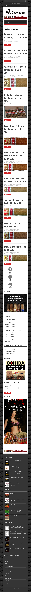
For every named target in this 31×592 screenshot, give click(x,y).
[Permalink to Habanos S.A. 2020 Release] (7, 464)
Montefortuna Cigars (15, 466)
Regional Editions (19, 40)
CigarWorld (7, 568)
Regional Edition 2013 (10, 351)
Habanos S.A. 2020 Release (17, 460)
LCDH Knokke (8, 559)
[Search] (26, 1)
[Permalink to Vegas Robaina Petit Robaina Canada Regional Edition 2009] (15, 86)
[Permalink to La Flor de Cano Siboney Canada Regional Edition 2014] (15, 117)
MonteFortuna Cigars (9, 566)
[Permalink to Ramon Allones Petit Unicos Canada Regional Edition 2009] (15, 144)
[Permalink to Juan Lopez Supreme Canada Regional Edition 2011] (15, 215)
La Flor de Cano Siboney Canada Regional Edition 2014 (13, 98)
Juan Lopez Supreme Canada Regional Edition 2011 (14, 202)
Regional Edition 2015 (10, 348)
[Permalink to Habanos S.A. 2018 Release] (7, 481)
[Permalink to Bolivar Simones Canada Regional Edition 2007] (15, 238)
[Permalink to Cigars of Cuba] (7, 519)
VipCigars (7, 583)
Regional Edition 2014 (10, 349)
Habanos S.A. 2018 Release (17, 477)
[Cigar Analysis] (15, 13)
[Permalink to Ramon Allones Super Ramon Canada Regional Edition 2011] (15, 192)
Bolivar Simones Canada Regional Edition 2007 (13, 225)
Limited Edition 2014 (9, 336)
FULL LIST (7, 341)
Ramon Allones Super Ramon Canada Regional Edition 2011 (15, 180)
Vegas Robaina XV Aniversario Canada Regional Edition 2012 (15, 52)
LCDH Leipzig (8, 571)
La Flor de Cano (14, 103)
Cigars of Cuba (14, 515)
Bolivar (12, 229)
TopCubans (7, 575)
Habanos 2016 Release (10, 326)
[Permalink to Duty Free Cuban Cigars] (7, 513)
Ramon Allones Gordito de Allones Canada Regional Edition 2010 (14, 155)
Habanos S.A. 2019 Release (17, 472)
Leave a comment (8, 41)
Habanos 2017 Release (10, 324)
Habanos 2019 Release (10, 321)
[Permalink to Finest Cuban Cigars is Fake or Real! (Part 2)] (7, 486)
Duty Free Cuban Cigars (16, 510)
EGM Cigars (7, 563)
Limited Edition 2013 (9, 338)
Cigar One (12, 504)
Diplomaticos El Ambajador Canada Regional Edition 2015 (15, 36)
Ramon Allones (14, 161)
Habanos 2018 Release (10, 322)
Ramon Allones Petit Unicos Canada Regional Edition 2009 (14, 129)
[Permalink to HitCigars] (7, 497)
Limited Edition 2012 (9, 339)
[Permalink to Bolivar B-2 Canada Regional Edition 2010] (15, 261)
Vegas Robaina (20, 56)
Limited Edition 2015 (9, 334)
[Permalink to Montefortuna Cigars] (7, 469)
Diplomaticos (13, 40)
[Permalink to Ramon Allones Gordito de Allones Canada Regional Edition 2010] (15, 170)
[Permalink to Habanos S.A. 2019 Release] (7, 475)
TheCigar (7, 580)
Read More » (7, 44)
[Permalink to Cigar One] (7, 508)
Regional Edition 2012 (10, 353)
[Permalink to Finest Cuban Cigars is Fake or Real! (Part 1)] (7, 502)
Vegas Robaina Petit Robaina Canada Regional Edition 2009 (15, 69)
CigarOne (7, 573)
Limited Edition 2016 (9, 332)
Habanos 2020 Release (10, 319)
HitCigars (12, 493)
